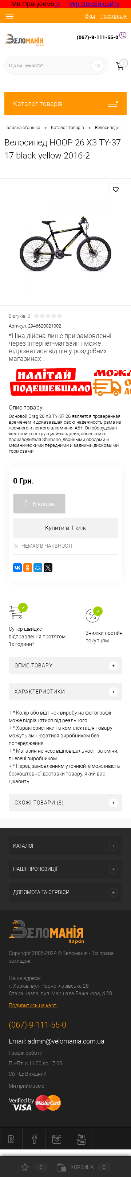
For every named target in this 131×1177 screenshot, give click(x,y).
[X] (48, 567)
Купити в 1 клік (65, 527)
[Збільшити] (65, 243)
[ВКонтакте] (17, 567)
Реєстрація (113, 16)
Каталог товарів (38, 103)
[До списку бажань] (115, 189)
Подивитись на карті (33, 1005)
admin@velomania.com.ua (66, 1041)
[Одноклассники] (27, 567)
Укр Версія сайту (94, 4)
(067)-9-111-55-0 (98, 37)
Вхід (90, 16)
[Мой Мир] (37, 567)
